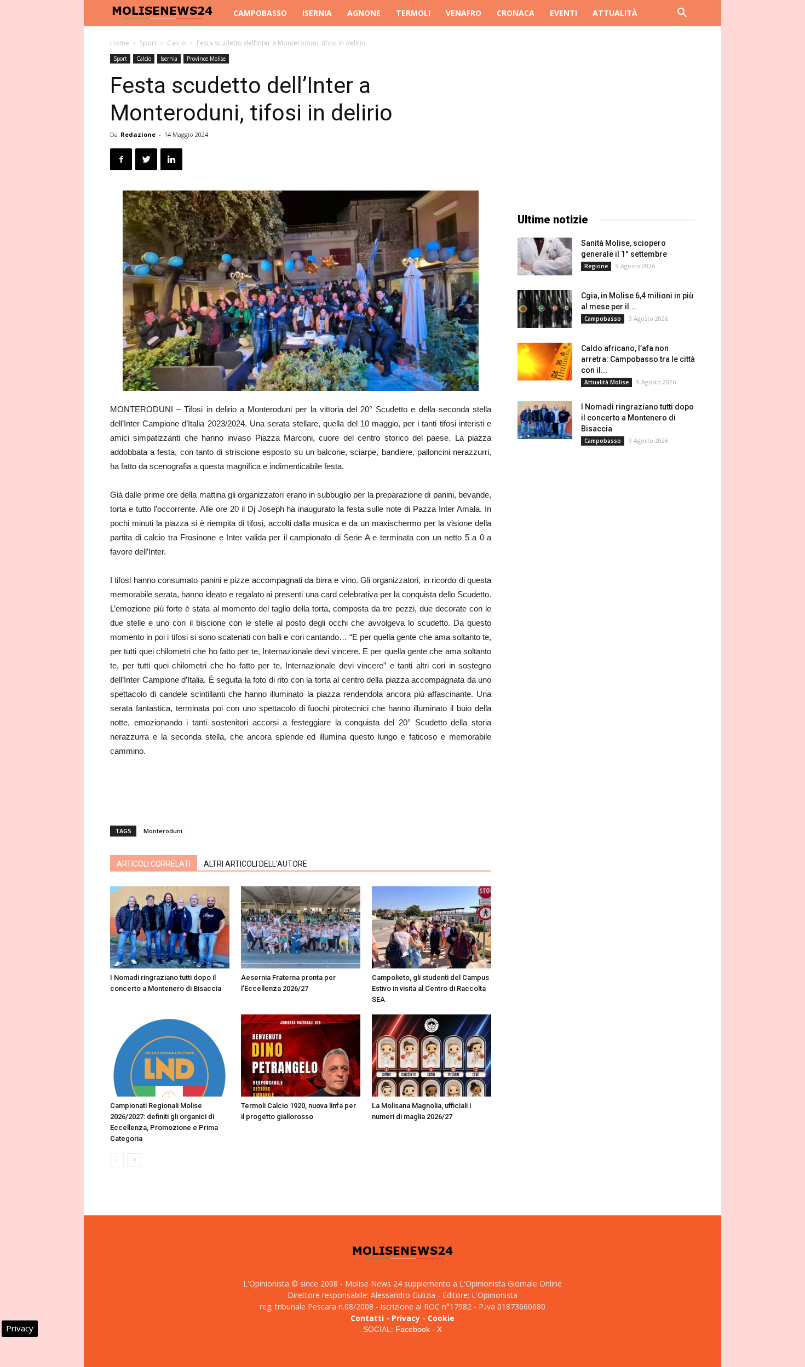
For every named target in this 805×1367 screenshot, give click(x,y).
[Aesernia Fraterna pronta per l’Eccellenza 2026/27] (300, 927)
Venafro (463, 13)
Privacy (406, 1318)
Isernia (317, 13)
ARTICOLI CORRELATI (154, 864)
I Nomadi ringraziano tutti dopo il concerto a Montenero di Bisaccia (637, 417)
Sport (148, 43)
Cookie (441, 1318)
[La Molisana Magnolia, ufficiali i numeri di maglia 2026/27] (431, 1055)
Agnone (364, 13)
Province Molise (206, 58)
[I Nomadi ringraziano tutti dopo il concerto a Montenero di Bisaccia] (169, 927)
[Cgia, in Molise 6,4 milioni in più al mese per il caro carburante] (545, 309)
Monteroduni (162, 831)
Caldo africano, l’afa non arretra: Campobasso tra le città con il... (638, 359)
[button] (682, 14)
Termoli (413, 13)
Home (119, 43)
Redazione (138, 134)
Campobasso (260, 13)
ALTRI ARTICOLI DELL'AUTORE (255, 864)
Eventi (563, 13)
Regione (596, 266)
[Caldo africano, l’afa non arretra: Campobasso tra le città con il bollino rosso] (545, 361)
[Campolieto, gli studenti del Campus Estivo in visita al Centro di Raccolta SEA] (431, 927)
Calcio (176, 43)
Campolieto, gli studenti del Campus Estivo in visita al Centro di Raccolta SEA (430, 988)
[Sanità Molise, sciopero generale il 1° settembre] (545, 256)
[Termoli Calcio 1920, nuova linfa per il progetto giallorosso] (300, 1055)
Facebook (412, 1329)
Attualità (615, 13)
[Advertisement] (301, 788)
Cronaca (515, 13)
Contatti (367, 1318)
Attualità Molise (606, 382)
